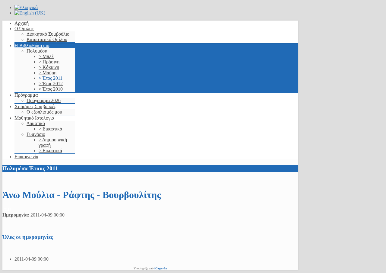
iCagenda (160, 268)
